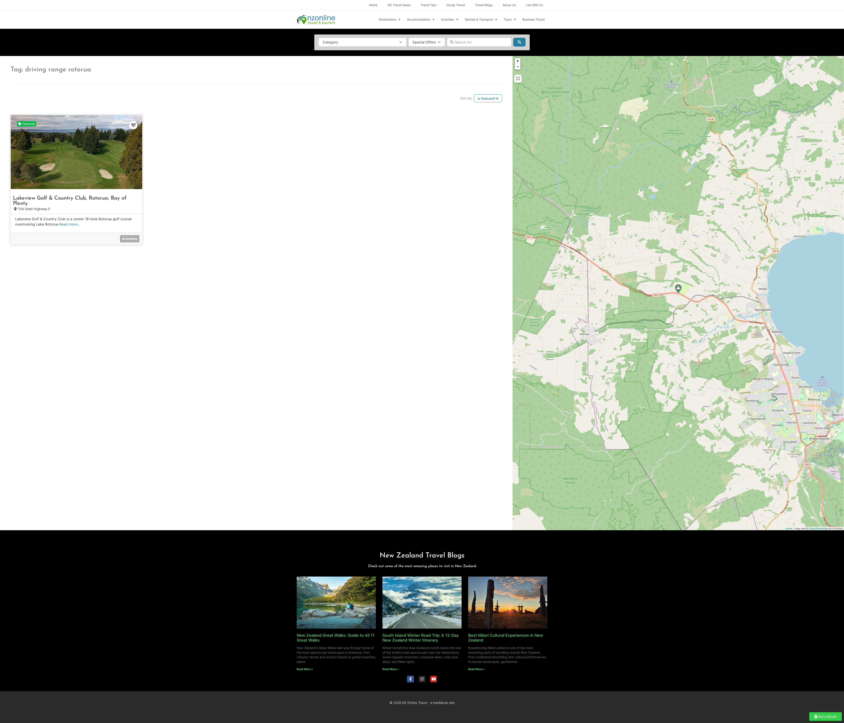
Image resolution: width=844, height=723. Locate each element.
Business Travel (533, 19)
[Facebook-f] (410, 679)
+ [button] (518, 61)
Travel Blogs (484, 5)
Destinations (387, 19)
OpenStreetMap (818, 528)
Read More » (305, 669)
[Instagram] (422, 679)
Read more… (69, 224)
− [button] (518, 66)
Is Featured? (487, 98)
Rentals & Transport (479, 19)
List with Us (534, 5)
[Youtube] (433, 679)
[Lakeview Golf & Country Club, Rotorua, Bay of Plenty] (678, 288)
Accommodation (418, 19)
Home (373, 5)
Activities (447, 19)
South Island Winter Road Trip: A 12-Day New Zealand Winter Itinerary (420, 637)
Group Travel (455, 5)
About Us (509, 5)
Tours (508, 19)
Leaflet (789, 528)
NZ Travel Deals (398, 5)
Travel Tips (428, 5)
